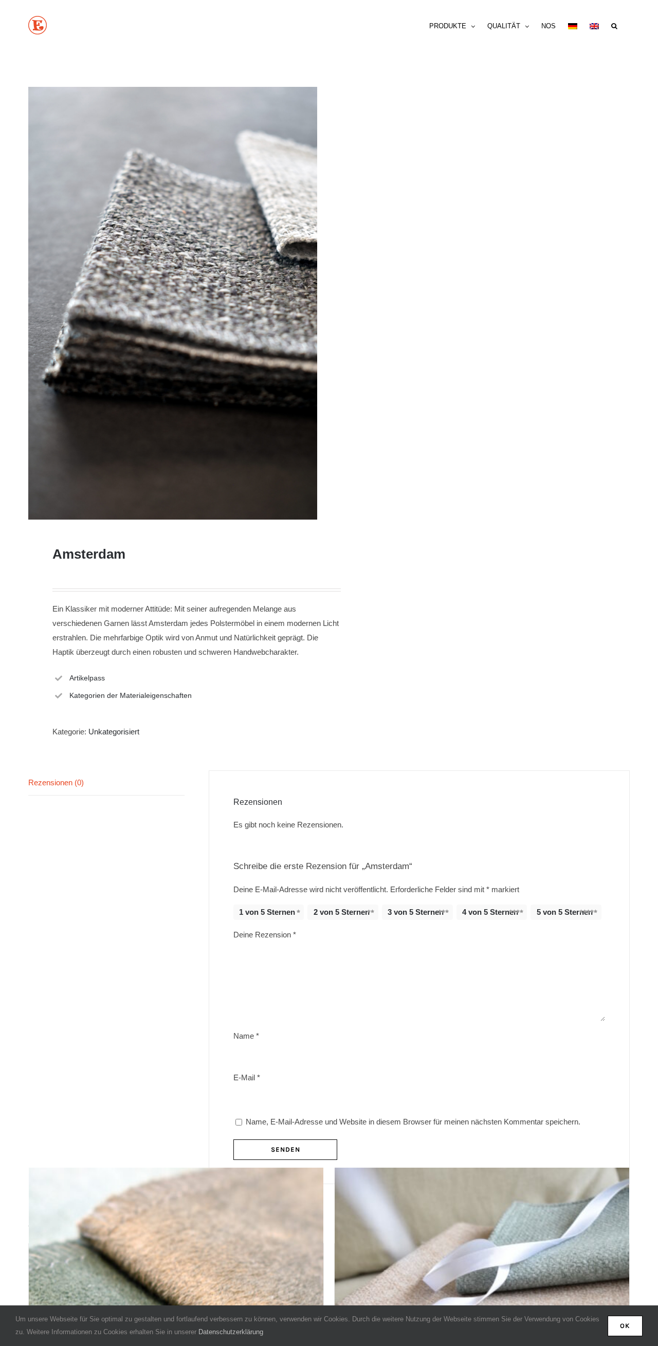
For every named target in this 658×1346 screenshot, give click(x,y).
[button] (614, 25)
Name (246, 1035)
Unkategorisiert (113, 731)
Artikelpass (87, 678)
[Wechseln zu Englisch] (594, 25)
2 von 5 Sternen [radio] (342, 912)
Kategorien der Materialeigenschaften (130, 695)
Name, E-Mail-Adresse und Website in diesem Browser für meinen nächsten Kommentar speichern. (413, 1121)
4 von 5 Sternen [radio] (490, 912)
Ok (625, 1326)
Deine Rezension (264, 934)
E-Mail (246, 1077)
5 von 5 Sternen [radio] (565, 912)
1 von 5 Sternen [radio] (267, 912)
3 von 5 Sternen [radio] (416, 912)
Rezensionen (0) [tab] (56, 782)
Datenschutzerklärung (230, 1332)
